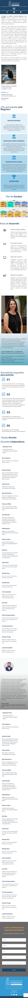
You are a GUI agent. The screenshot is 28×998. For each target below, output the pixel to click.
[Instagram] (7, 12)
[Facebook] (14, 12)
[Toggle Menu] (14, 8)
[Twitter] (21, 12)
